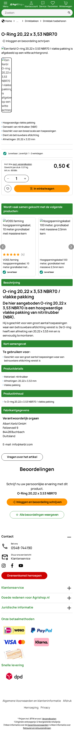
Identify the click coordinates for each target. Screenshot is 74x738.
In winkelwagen (44, 188)
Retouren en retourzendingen (37, 728)
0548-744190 (21, 547)
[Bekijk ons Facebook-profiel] (12, 565)
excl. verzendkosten (22, 164)
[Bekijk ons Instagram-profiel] (3, 565)
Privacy (45, 707)
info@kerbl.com (18, 444)
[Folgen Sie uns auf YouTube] (21, 565)
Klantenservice (20, 558)
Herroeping (31, 707)
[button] (37, 50)
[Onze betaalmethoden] (37, 642)
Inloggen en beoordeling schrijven (28, 41)
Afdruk (67, 701)
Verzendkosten (49, 718)
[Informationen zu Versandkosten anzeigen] (14, 676)
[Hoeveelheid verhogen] (25, 178)
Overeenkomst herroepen (24, 575)
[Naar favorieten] (7, 188)
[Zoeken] (69, 12)
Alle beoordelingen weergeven (39, 515)
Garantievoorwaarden (38, 724)
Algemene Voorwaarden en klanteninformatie (32, 701)
